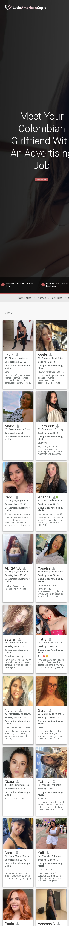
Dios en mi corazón (47, 585)
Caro (7, 869)
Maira (9, 426)
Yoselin (44, 568)
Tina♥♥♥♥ (46, 426)
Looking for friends (46, 869)
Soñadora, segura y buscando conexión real (18, 514)
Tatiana (44, 782)
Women (41, 297)
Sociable (42, 798)
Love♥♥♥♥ (42, 443)
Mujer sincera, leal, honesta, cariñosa (18, 727)
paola (42, 355)
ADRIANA (13, 568)
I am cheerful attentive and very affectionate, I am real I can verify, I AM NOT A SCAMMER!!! (50, 521)
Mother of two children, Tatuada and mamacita (15, 587)
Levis (9, 355)
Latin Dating (24, 297)
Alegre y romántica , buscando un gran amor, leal (51, 372)
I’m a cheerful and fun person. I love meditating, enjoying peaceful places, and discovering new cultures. (49, 877)
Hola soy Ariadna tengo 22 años (51, 514)
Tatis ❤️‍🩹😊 (43, 656)
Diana (9, 782)
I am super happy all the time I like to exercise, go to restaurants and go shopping (18, 876)
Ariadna (44, 497)
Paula (9, 924)
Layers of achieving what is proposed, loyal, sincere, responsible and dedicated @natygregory (17, 735)
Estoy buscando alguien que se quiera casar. (18, 656)
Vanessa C (46, 924)
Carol (9, 497)
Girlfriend (57, 297)
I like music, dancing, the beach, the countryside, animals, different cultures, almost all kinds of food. (50, 735)
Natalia (11, 710)
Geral (42, 710)
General (41, 727)
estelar (10, 639)
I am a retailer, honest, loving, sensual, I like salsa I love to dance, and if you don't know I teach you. (18, 664)
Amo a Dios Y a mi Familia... (18, 798)
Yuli (41, 853)
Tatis (42, 639)
